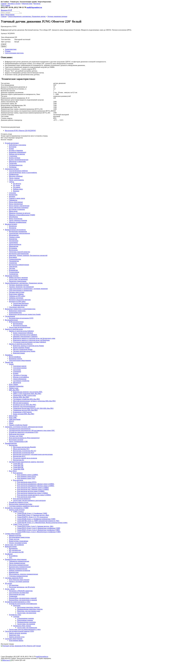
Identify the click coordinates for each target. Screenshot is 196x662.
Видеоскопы (13, 250)
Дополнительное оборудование (20, 360)
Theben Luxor (13, 388)
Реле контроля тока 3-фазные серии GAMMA (33, 489)
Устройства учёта (15, 615)
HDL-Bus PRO (14, 390)
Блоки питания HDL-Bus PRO (23, 414)
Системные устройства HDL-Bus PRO (26, 399)
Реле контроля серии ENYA (26, 482)
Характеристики (10, 49)
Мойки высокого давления (18, 277)
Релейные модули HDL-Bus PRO (24, 405)
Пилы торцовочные (16, 204)
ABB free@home (14, 419)
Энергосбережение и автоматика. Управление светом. (27, 16)
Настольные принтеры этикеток (28, 607)
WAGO (11, 421)
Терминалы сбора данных (22, 626)
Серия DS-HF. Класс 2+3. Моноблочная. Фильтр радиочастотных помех (42, 522)
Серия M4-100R (18, 469)
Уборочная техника (11, 276)
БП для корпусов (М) (16, 552)
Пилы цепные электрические (19, 206)
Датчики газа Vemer (16, 436)
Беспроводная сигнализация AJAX (21, 318)
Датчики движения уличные (57, 16)
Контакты (36, 3)
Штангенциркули (15, 244)
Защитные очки (14, 635)
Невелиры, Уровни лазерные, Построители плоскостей (28, 255)
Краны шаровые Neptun (21, 347)
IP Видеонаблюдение (16, 322)
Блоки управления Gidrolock (23, 333)
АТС (10, 557)
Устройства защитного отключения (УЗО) (23, 432)
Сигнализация (10, 316)
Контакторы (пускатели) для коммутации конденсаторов (33, 454)
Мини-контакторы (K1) (21, 449)
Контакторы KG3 (19, 456)
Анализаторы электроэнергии (19, 233)
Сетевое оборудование (13, 533)
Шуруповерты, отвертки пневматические (23, 574)
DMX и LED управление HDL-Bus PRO (27, 393)
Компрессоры (13, 572)
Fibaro (11, 423)
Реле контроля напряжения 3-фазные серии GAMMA (35, 486)
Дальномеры (13, 242)
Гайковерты (13, 200)
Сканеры (16, 616)
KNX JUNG (13, 416)
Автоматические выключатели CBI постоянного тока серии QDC (32, 430)
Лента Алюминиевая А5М (18, 441)
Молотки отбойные (16, 176)
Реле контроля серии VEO (26, 497)
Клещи (11, 148)
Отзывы (8, 51)
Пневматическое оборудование (16, 559)
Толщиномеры (14, 272)
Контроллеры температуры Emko (20, 504)
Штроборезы (13, 217)
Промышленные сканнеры (26, 622)
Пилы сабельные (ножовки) (18, 207)
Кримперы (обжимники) (17, 152)
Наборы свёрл (18, 189)
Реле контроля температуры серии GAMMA (32, 493)
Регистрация (10, 14)
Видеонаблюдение (11, 320)
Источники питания (16, 440)
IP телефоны (13, 556)
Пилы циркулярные (16, 202)
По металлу (17, 183)
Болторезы (12, 147)
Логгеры (12, 268)
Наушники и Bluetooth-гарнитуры (21, 591)
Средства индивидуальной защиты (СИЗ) (19, 631)
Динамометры (14, 261)
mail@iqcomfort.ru (34, 7)
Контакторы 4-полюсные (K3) (23, 452)
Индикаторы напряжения (18, 231)
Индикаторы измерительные (19, 264)
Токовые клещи (14, 237)
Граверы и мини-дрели (17, 198)
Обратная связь (27, 3)
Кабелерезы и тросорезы (17, 145)
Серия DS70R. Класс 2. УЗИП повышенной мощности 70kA (38, 521)
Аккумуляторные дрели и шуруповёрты (23, 172)
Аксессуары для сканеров (26, 624)
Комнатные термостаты (17, 311)
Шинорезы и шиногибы (17, 161)
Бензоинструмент (11, 224)
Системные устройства (21, 381)
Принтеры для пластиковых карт (28, 611)
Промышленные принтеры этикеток (30, 609)
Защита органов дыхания (18, 633)
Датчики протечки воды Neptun (24, 351)
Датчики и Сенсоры (20, 375)
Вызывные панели (15, 358)
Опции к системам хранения (19, 581)
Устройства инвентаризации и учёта (17, 602)
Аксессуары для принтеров (26, 613)
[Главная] (5, 5)
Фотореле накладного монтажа (20, 299)
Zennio (11, 364)
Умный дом (9, 362)
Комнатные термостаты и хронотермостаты (20, 309)
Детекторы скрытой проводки (19, 252)
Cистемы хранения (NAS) (14, 578)
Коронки (16, 191)
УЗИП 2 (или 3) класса (21, 524)
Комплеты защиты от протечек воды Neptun (28, 346)
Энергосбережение (19, 379)
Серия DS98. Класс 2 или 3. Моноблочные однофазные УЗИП (39, 532)
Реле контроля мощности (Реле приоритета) (24, 438)
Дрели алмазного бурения (18, 220)
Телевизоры (13, 596)
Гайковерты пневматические (19, 561)
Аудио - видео (10, 589)
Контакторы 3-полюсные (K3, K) (24, 451)
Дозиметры (13, 263)
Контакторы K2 (18, 460)
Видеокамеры (18, 323)
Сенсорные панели (19, 366)
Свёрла (11, 182)
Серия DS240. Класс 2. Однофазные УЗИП (32, 513)
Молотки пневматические (18, 568)
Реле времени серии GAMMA (27, 475)
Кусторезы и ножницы (17, 209)
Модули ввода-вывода (21, 403)
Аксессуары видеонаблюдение (19, 327)
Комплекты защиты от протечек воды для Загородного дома (34, 338)
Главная (3, 3)
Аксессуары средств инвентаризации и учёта (25, 629)
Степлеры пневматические (18, 576)
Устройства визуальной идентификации (23, 603)
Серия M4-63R (18, 467)
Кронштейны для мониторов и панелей (23, 598)
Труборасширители (15, 165)
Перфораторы (14, 174)
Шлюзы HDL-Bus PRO (21, 397)
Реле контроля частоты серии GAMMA (31, 491)
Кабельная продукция (16, 434)
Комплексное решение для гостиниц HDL (27, 392)
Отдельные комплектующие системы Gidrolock (29, 342)
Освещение (17, 371)
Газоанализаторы (15, 259)
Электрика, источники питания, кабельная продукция (24, 427)
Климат (15, 373)
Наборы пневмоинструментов (19, 570)
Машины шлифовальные (17, 222)
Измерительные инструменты (15, 229)
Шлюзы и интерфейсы (21, 377)
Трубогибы (13, 163)
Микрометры (13, 246)
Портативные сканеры (25, 620)
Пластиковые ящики (16, 640)
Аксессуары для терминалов (27, 627)
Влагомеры (13, 257)
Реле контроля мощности (22, 498)
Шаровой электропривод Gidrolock (25, 336)
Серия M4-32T (18, 463)
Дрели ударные (14, 178)
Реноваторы (13, 194)
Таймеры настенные (16, 298)
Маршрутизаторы (15, 535)
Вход (3, 14)
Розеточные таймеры (16, 294)
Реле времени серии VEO (26, 478)
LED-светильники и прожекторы (20, 290)
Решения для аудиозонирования (24, 406)
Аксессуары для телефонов (14, 545)
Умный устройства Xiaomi (18, 425)
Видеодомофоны (15, 357)
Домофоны (9, 355)
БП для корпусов (15, 550)
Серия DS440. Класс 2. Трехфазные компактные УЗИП (36, 519)
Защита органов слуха (16, 637)
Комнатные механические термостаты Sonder (25, 314)
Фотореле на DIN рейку (17, 301)
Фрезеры (12, 196)
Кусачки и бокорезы (16, 150)
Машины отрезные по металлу (19, 213)
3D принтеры (13, 585)
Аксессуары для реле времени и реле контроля (29, 500)
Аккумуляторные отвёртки (18, 171)
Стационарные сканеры (25, 618)
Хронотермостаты (15, 312)
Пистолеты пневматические (19, 565)
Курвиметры (13, 270)
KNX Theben (13, 384)
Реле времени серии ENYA (26, 476)
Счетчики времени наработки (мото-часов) (24, 506)
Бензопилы (13, 226)
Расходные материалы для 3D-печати (22, 587)
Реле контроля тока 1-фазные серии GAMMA (33, 487)
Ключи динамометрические (18, 159)
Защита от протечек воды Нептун (20, 344)
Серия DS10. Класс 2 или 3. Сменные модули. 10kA (35, 526)
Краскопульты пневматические (20, 567)
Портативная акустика (17, 594)
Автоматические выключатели (19, 428)
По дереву (16, 185)
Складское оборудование (13, 638)
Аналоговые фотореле (21, 303)
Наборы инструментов (17, 154)
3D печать (8, 583)
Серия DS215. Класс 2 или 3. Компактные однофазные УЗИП (38, 528)
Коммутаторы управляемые (18, 541)
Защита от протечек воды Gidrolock (21, 331)
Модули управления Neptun (22, 349)
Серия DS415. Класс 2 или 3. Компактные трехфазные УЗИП (38, 530)
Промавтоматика (11, 443)
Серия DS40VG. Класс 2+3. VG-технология (32, 517)
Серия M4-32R (18, 465)
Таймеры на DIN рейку (17, 296)
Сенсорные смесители (16, 307)
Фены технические (15, 218)
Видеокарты (13, 548)
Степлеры (12, 193)
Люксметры (13, 266)
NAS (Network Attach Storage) (19, 580)
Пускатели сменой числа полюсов (25, 458)
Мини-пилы (13, 211)
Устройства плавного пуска (18, 502)
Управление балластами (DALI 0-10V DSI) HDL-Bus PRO (33, 408)
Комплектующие (19, 353)
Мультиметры (14, 235)
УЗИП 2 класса (18, 511)
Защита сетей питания (16, 510)
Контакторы (13, 445)
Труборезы (12, 167)
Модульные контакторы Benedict (24, 447)
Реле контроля (18, 480)
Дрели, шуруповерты (16, 180)
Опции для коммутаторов (18, 543)
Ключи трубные (14, 158)
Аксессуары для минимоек (18, 279)
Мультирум (17, 382)
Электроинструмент (12, 169)
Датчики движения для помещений (21, 287)
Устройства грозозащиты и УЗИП (16, 508)
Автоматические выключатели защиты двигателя (26, 462)
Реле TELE (13, 471)
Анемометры (13, 274)
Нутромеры (13, 248)
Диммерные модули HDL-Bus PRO (25, 410)
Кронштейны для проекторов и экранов (23, 600)
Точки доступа (14, 539)
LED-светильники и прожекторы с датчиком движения (28, 288)
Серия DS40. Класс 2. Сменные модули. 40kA (33, 515)
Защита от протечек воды (14, 329)
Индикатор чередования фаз (19, 253)
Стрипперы (13, 156)
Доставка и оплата (14, 3)
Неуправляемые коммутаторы (19, 537)
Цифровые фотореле (20, 305)
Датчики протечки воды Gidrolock (25, 335)
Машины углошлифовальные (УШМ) (22, 215)
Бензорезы (12, 228)
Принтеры (16, 605)
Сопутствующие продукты (14, 53)
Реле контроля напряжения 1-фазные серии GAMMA (35, 484)
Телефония (8, 554)
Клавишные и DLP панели (22, 412)
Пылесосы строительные (17, 281)
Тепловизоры (13, 241)
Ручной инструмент (12, 143)
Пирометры (13, 239)
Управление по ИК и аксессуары (24, 395)
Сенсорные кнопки (20, 368)
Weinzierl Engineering (16, 386)
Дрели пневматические (17, 563)
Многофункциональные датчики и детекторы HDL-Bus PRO (34, 401)
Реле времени (18, 473)
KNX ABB (12, 417)
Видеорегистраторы (20, 325)
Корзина (6, 10)
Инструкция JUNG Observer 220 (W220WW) (20, 130)
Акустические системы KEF (19, 592)
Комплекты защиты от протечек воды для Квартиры (31, 340)
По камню (16, 187)
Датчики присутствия (16, 292)
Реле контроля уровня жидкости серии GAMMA (34, 495)
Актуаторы (17, 370)
